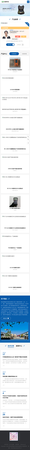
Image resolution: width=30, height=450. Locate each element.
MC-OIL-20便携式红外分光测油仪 (15, 188)
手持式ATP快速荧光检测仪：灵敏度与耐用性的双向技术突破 (15, 396)
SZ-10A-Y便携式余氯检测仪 (15, 287)
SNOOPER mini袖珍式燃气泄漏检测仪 (15, 129)
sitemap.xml (23, 444)
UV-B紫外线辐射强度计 (15, 208)
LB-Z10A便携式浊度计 (15, 267)
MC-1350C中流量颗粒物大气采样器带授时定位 (15, 148)
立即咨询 (19, 44)
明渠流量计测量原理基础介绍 (10, 376)
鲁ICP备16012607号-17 (16, 448)
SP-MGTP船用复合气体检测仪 (15, 69)
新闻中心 (19, 346)
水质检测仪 (14, 53)
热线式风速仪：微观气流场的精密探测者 (13, 417)
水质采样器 (24, 53)
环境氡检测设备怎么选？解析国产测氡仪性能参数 (15, 357)
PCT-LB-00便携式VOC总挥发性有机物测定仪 (15, 228)
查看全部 (5, 318)
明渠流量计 (15, 39)
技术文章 (11, 346)
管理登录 (17, 444)
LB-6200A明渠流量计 (15, 89)
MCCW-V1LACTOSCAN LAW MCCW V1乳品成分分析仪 (15, 109)
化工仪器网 (11, 444)
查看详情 (9, 44)
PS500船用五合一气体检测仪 (15, 247)
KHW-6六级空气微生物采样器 (15, 168)
